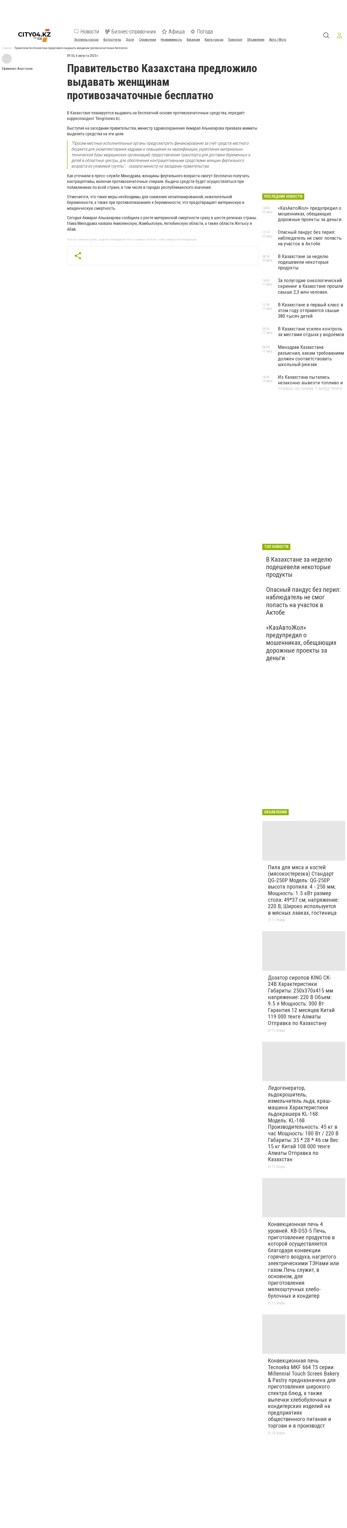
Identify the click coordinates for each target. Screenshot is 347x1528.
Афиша (177, 31)
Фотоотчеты (112, 39)
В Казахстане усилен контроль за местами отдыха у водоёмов (311, 331)
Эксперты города (86, 39)
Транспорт (235, 39)
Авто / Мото (277, 39)
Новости (89, 31)
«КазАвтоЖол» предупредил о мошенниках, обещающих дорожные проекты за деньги (309, 213)
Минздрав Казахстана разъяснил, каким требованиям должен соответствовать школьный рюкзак (311, 355)
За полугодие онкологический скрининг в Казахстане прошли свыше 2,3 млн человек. (310, 286)
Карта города (214, 39)
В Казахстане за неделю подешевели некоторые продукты (303, 262)
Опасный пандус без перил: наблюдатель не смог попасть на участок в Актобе (310, 237)
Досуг (130, 39)
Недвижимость (171, 39)
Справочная (147, 39)
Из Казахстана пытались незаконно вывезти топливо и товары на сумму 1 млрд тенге (310, 382)
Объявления (255, 39)
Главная (7, 48)
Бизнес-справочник (133, 31)
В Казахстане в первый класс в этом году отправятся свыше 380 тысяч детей (310, 310)
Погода (205, 31)
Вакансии (193, 39)
